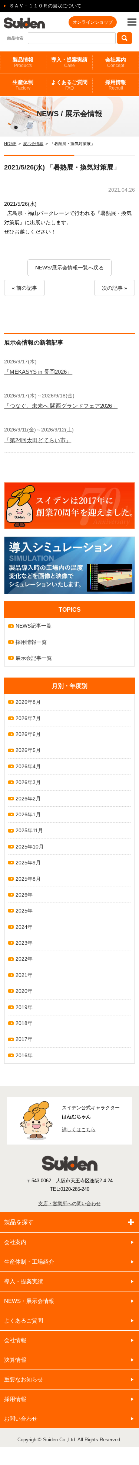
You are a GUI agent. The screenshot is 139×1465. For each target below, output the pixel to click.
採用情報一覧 (31, 642)
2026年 (24, 895)
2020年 (24, 991)
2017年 (24, 1039)
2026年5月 (28, 750)
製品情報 (23, 62)
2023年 (24, 943)
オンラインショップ (93, 22)
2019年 (24, 1007)
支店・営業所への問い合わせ (69, 1203)
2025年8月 (28, 879)
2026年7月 (28, 718)
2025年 (24, 911)
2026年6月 (28, 734)
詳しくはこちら (79, 1129)
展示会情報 (33, 143)
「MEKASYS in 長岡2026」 (38, 372)
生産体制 (23, 85)
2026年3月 (28, 782)
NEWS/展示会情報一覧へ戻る (69, 268)
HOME (10, 143)
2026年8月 (28, 702)
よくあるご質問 (69, 85)
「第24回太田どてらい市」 (37, 440)
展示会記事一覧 (34, 658)
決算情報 (15, 1360)
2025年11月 (29, 830)
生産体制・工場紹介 (29, 1262)
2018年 (24, 1023)
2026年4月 (28, 766)
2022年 (24, 959)
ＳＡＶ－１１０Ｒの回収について (45, 6)
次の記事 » (114, 288)
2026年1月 (28, 814)
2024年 (24, 927)
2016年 (24, 1055)
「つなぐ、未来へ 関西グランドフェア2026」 (61, 406)
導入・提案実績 (69, 62)
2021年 (24, 975)
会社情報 (15, 1340)
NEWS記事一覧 (34, 626)
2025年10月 (30, 847)
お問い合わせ (20, 1418)
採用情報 (115, 85)
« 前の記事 (24, 288)
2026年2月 (28, 799)
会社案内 (115, 62)
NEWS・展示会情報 (29, 1301)
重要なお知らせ (23, 1379)
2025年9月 (28, 863)
